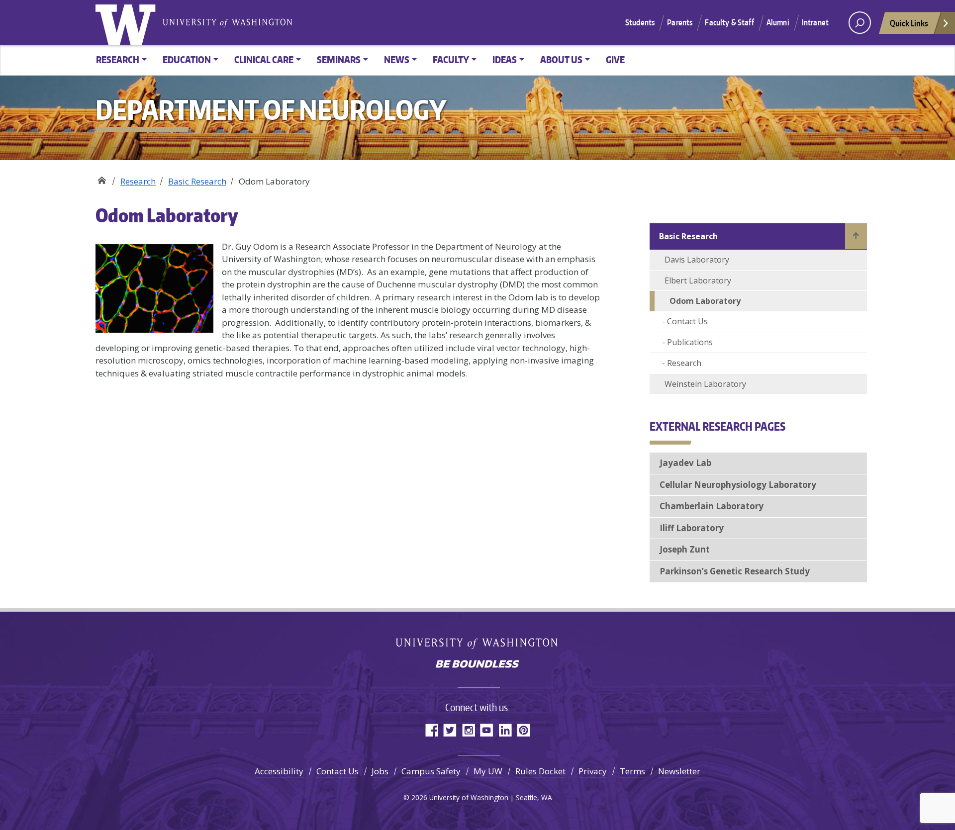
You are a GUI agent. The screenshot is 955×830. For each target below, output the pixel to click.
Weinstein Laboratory (705, 383)
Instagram (468, 730)
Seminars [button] (339, 59)
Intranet (815, 22)
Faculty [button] (451, 59)
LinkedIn (505, 730)
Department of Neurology (102, 177)
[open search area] (860, 22)
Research (138, 181)
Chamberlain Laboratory (712, 506)
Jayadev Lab (685, 462)
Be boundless (477, 665)
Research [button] (117, 59)
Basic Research (197, 181)
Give (615, 59)
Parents (679, 22)
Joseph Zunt (685, 549)
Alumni (777, 22)
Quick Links (909, 22)
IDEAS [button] (504, 59)
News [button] (396, 59)
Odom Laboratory (705, 300)
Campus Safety (431, 771)
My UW (488, 771)
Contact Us (687, 321)
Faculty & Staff (729, 22)
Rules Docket (540, 771)
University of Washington (128, 22)
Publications (690, 342)
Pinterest (523, 730)
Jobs (380, 771)
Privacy (592, 771)
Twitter (450, 730)
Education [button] (187, 59)
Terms (632, 771)
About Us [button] (561, 59)
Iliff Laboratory (692, 528)
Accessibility (279, 771)
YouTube (486, 730)
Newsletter (679, 771)
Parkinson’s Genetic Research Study (735, 571)
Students (640, 22)
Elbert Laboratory (698, 280)
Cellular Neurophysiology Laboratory (738, 484)
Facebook (431, 730)
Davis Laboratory (697, 259)
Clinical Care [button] (263, 59)
